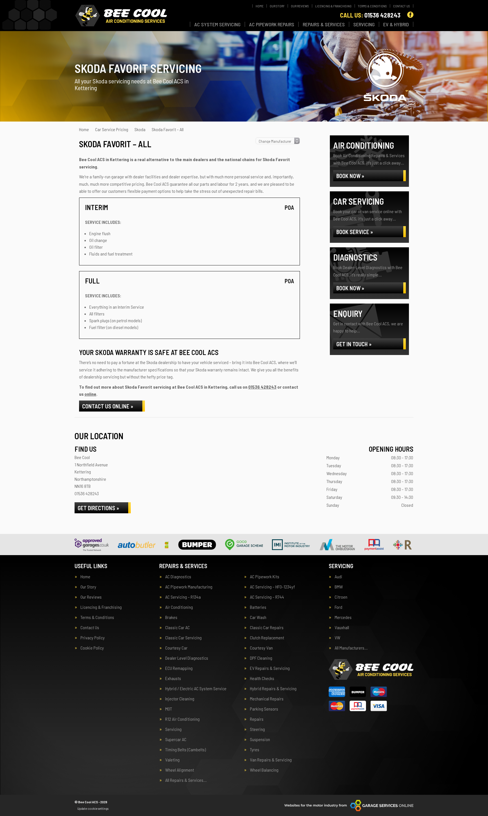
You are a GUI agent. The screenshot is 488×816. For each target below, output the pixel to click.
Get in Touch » (354, 344)
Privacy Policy (92, 637)
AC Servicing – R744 (267, 597)
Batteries (258, 607)
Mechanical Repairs (267, 698)
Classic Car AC (177, 627)
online (90, 394)
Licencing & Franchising (333, 6)
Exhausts (173, 678)
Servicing (364, 24)
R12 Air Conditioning (182, 719)
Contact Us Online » (107, 406)
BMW (339, 587)
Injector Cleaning (179, 698)
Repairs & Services (324, 24)
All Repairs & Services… (186, 780)
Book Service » (354, 231)
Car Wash (258, 617)
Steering (257, 729)
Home (259, 6)
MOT (168, 709)
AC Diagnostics (178, 576)
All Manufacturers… (351, 648)
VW (337, 637)
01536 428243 (370, 15)
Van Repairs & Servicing (271, 759)
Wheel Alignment (179, 770)
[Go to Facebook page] (410, 15)
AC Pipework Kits (264, 576)
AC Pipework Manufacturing (188, 587)
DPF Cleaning (261, 658)
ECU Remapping (179, 668)
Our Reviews (300, 6)
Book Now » (350, 175)
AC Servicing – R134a (183, 597)
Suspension (260, 739)
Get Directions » (98, 508)
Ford (338, 607)
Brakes (171, 617)
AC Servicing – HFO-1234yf (272, 587)
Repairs (256, 719)
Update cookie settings (92, 808)
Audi (338, 576)
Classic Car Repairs (267, 627)
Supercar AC (175, 739)
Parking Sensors (264, 709)
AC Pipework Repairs (271, 24)
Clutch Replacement (267, 637)
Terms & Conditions (372, 6)
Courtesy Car (176, 648)
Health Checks (262, 678)
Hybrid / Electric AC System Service (195, 688)
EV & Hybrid (396, 24)
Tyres (254, 749)
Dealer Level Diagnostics (186, 658)
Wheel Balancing (264, 770)
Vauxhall (342, 627)
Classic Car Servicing (183, 637)
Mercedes (343, 617)
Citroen (341, 597)
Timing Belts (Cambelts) (185, 749)
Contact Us (401, 6)
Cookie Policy (92, 648)
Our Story (277, 6)
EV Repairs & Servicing (270, 668)
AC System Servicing (217, 24)
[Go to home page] (121, 15)
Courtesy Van (261, 648)
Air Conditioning (179, 607)
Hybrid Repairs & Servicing (273, 688)
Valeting (172, 759)
